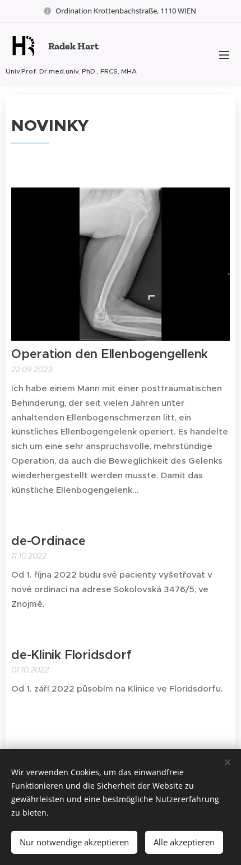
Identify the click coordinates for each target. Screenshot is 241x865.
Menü (224, 54)
